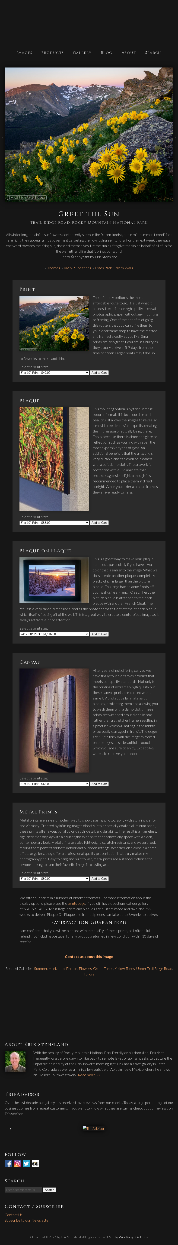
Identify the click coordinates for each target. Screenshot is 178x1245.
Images (24, 52)
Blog (106, 52)
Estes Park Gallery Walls (114, 268)
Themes (53, 268)
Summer (40, 968)
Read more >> (89, 1075)
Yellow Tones (125, 968)
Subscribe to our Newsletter (27, 1220)
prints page (76, 903)
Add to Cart (99, 372)
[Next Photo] (175, 141)
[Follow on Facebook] (9, 1164)
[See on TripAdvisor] (36, 1164)
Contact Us (13, 1214)
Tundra (89, 974)
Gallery (82, 52)
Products (52, 52)
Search (153, 52)
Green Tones (103, 968)
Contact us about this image (89, 956)
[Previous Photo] (2, 141)
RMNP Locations (77, 268)
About (129, 52)
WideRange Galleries (133, 1237)
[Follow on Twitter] (27, 1164)
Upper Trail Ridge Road (154, 968)
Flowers (85, 968)
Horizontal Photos (63, 968)
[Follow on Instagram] (18, 1164)
